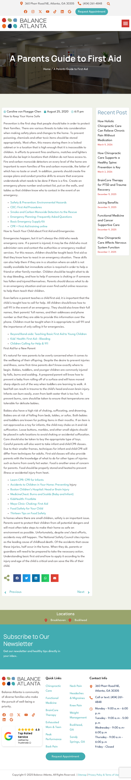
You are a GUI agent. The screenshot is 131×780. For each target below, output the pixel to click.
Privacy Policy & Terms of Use (103, 775)
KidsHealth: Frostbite (23, 499)
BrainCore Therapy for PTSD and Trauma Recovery (112, 185)
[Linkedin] (62, 11)
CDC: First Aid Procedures (26, 207)
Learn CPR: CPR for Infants (27, 480)
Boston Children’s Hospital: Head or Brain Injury (39, 489)
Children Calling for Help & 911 (29, 343)
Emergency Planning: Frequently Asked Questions (41, 216)
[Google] (69, 11)
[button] (108, 3)
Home (47, 69)
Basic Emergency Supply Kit (27, 221)
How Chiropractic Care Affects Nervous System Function (112, 243)
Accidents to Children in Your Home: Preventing (40, 484)
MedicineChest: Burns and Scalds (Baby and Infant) (42, 494)
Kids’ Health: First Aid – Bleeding (30, 338)
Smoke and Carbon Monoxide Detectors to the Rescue (43, 212)
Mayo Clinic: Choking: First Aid (29, 503)
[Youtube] (47, 11)
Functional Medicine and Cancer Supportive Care (111, 220)
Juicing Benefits (108, 202)
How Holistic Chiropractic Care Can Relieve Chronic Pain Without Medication (111, 131)
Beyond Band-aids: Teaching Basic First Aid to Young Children (48, 334)
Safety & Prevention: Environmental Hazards (38, 202)
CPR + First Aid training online (28, 226)
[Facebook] (25, 11)
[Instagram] (33, 11)
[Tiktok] (55, 11)
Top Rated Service (25, 735)
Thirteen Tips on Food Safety (28, 513)
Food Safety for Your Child (26, 508)
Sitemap (82, 775)
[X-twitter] (40, 11)
